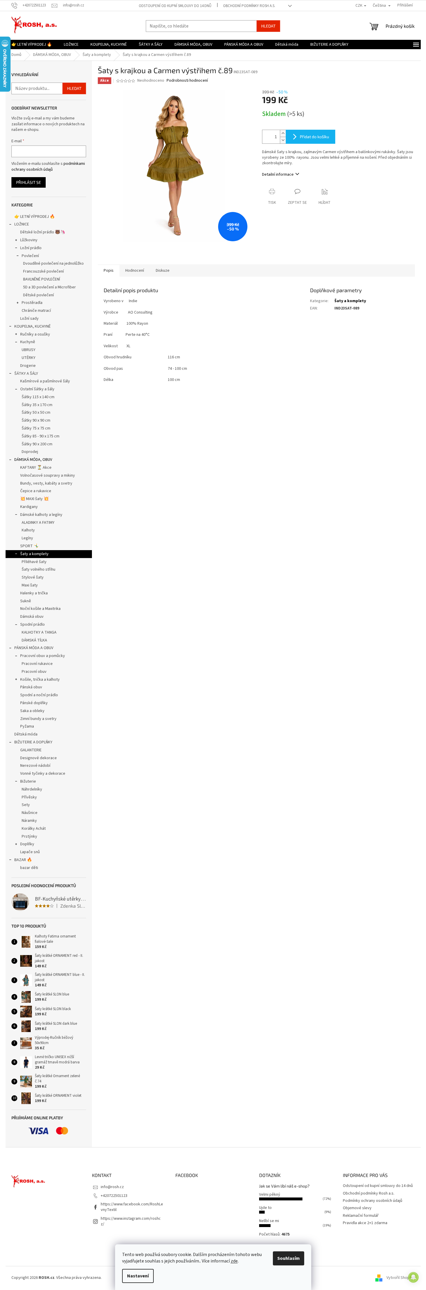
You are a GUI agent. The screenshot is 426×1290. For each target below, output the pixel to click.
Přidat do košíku (314, 136)
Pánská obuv (31, 687)
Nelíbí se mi (269, 1221)
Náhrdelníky (32, 789)
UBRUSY (28, 350)
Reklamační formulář (361, 1216)
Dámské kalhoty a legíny (41, 515)
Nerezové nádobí (35, 766)
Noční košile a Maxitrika (40, 609)
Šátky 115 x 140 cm (38, 397)
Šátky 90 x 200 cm (37, 444)
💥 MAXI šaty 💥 (34, 499)
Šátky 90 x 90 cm (36, 420)
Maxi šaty (30, 585)
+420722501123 (114, 1196)
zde (234, 1261)
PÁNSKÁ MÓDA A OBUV (33, 648)
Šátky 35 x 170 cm (37, 405)
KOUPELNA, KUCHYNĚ (32, 326)
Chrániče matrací (36, 311)
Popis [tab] (109, 270)
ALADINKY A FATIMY (38, 523)
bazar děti (29, 868)
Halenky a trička (34, 593)
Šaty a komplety (34, 554)
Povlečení (30, 256)
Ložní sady (29, 318)
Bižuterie (28, 781)
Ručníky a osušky (35, 334)
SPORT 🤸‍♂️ (29, 546)
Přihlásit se (28, 182)
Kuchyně (27, 342)
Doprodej (30, 452)
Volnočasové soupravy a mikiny (47, 475)
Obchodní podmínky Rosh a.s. (249, 5)
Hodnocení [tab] (134, 270)
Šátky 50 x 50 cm (36, 412)
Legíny (27, 538)
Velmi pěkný (269, 1194)
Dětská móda (25, 734)
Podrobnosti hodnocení (187, 80)
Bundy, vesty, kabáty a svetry (46, 483)
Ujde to (265, 1208)
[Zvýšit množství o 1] (283, 133)
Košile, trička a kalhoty (40, 679)
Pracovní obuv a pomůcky (42, 656)
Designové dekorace (38, 758)
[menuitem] (32, 44)
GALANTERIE (31, 750)
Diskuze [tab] (163, 270)
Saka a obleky (32, 711)
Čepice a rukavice (35, 491)
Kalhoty (28, 530)
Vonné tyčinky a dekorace (42, 773)
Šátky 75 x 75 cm (36, 428)
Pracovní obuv (34, 672)
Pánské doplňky (34, 703)
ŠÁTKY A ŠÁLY (26, 374)
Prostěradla (32, 303)
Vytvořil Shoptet (400, 1278)
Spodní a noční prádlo (39, 695)
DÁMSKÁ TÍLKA (34, 640)
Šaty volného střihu (38, 569)
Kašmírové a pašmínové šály (45, 381)
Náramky (29, 821)
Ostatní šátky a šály (37, 389)
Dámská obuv (32, 617)
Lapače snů (30, 852)
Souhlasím (288, 1258)
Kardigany (29, 507)
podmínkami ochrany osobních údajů (48, 166)
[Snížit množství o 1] (283, 140)
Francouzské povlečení (43, 271)
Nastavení (138, 1276)
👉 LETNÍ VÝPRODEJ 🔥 (34, 217)
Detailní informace (278, 174)
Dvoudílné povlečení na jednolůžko (53, 263)
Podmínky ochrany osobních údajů (372, 1201)
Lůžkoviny (28, 240)
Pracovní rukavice (37, 664)
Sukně (25, 601)
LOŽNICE (21, 224)
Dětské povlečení (38, 295)
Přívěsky (29, 797)
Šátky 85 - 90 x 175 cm (40, 436)
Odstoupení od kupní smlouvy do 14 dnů (175, 5)
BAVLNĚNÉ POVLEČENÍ (41, 279)
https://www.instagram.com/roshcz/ (131, 1221)
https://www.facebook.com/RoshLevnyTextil (132, 1207)
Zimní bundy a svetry (38, 719)
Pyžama (27, 726)
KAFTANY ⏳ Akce (36, 468)
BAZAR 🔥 (23, 860)
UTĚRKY (28, 358)
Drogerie (28, 366)
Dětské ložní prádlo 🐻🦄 (42, 232)
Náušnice (29, 813)
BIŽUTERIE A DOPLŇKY (33, 742)
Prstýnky (29, 836)
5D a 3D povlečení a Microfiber (49, 287)
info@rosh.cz (112, 1187)
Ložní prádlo (31, 248)
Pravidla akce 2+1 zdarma (365, 1223)
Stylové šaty (33, 577)
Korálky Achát (34, 829)
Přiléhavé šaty (34, 562)
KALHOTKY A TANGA (39, 632)
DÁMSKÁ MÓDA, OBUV (33, 460)
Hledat (268, 25)
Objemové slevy (357, 1208)
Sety (26, 805)
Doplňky (27, 844)
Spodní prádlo (32, 624)
